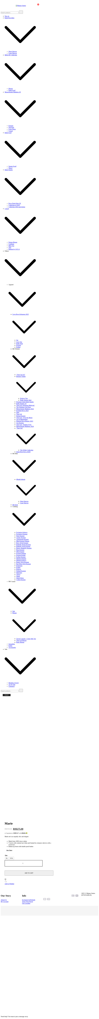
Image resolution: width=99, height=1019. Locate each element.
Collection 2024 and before (17, 207)
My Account (4, 901)
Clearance (12, 686)
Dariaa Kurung (20, 416)
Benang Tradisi (21, 376)
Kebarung (19, 566)
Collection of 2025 (14, 205)
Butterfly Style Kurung (23, 546)
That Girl (19, 414)
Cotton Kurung (21, 580)
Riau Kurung (20, 550)
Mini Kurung (20, 551)
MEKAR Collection (11, 55)
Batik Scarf (12, 90)
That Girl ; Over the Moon (24, 417)
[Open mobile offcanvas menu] (1, 6)
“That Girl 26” (20, 375)
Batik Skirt (19, 343)
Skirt (17, 412)
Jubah (18, 576)
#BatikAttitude (20, 479)
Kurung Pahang (21, 553)
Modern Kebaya (21, 560)
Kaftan (18, 347)
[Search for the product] (21, 12)
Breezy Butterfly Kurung (24, 548)
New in (7, 16)
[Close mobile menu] (95, 4)
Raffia (10, 646)
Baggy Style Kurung (22, 562)
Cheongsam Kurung (22, 539)
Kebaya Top (24, 398)
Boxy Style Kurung (22, 543)
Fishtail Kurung (21, 571)
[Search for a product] (29, 5)
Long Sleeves (13, 53)
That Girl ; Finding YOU (24, 425)
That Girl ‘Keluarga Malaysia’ (25, 405)
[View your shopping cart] (37, 6)
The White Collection (26, 450)
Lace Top (19, 342)
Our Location (26, 903)
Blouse (11, 88)
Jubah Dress (20, 578)
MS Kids (15, 505)
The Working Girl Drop (23, 407)
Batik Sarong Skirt (25, 400)
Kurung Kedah (20, 555)
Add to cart (29, 873)
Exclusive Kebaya (21, 532)
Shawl (10, 168)
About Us (4, 900)
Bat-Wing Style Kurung (23, 564)
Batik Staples (9, 170)
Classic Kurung (21, 537)
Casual (11, 131)
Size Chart (9, 850)
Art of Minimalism (22, 419)
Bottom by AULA (14, 249)
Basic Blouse (20, 642)
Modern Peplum (21, 559)
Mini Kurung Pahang (22, 541)
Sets (13, 611)
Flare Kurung (20, 536)
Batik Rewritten (9, 18)
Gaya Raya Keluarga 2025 (20, 314)
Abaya (18, 574)
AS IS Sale (12, 684)
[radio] (7, 858)
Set (17, 340)
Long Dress (12, 129)
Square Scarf (12, 166)
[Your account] (32, 5)
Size (6, 855)
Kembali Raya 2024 (22, 410)
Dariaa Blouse (13, 242)
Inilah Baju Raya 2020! (23, 452)
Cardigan (11, 244)
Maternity (19, 573)
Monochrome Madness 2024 (25, 409)
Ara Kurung (20, 423)
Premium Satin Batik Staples (25, 402)
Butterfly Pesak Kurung (23, 544)
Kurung (11, 126)
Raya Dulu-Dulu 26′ (15, 203)
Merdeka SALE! (14, 683)
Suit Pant (11, 127)
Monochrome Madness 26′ (13, 92)
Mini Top (11, 246)
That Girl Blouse (21, 640)
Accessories (12, 647)
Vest (10, 247)
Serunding (12, 644)
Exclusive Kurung (21, 534)
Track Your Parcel (27, 901)
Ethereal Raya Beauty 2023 (24, 421)
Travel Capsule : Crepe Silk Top (26, 639)
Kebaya (18, 569)
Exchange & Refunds (28, 900)
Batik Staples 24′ (21, 403)
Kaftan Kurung (21, 557)
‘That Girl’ (19, 428)
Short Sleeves (13, 51)
